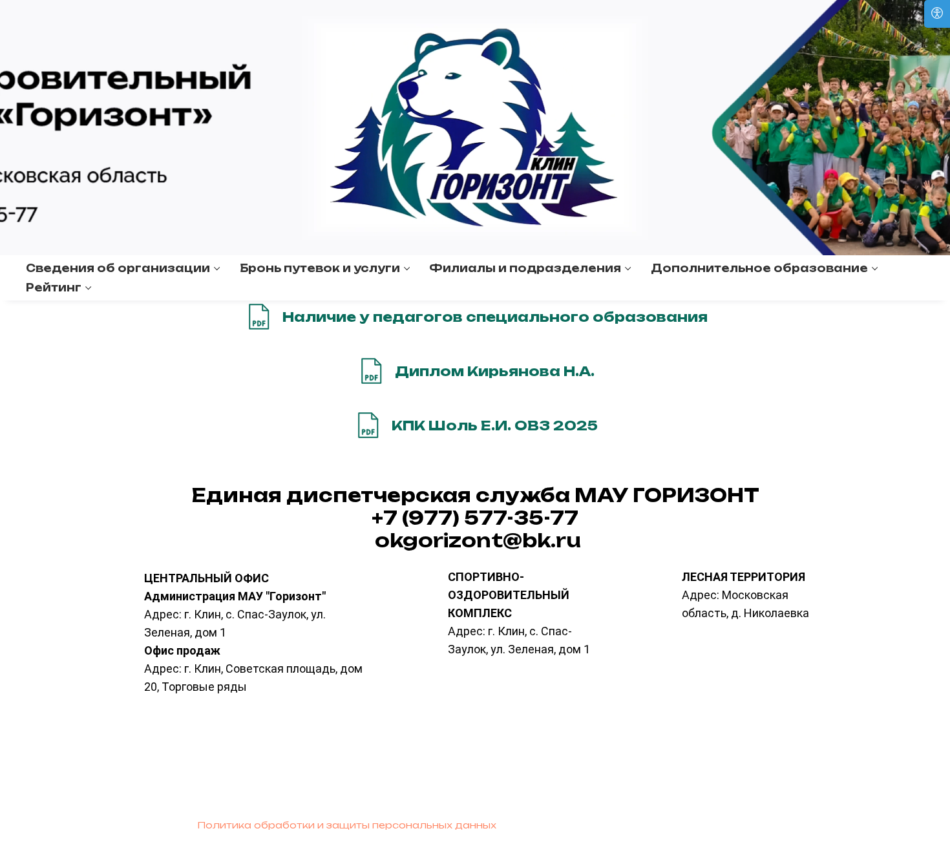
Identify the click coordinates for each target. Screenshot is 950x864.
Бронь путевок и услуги (320, 268)
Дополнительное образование (759, 268)
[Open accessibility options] (937, 14)
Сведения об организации (118, 268)
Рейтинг (53, 287)
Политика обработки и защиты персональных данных (346, 824)
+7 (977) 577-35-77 (475, 518)
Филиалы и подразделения (525, 268)
